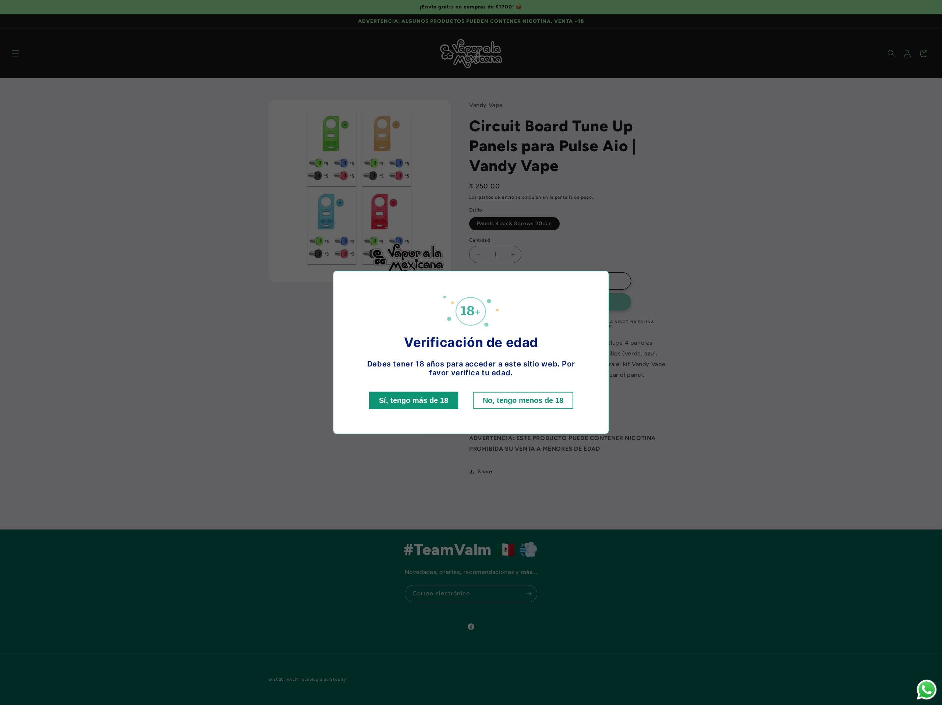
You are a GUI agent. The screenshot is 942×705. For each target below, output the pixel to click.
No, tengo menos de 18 (523, 400)
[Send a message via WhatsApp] (926, 689)
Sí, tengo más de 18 (413, 400)
